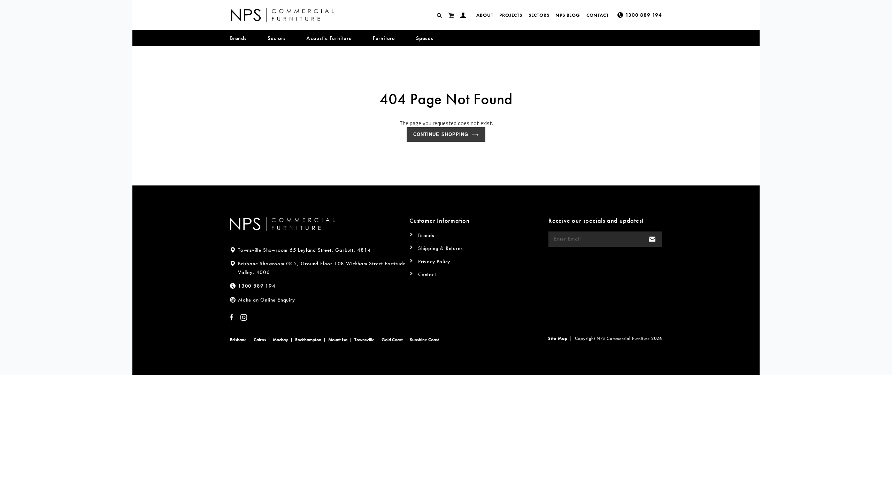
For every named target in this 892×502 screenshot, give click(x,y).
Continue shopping (440, 134)
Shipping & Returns (440, 248)
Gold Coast (392, 340)
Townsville (364, 340)
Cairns (260, 340)
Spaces (424, 38)
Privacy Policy (434, 261)
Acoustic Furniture (329, 38)
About (484, 15)
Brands (238, 38)
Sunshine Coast (424, 340)
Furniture (384, 38)
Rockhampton (308, 340)
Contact (597, 15)
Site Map (557, 338)
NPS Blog (567, 15)
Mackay (280, 340)
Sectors (539, 15)
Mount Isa (337, 340)
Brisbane (238, 340)
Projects (510, 15)
